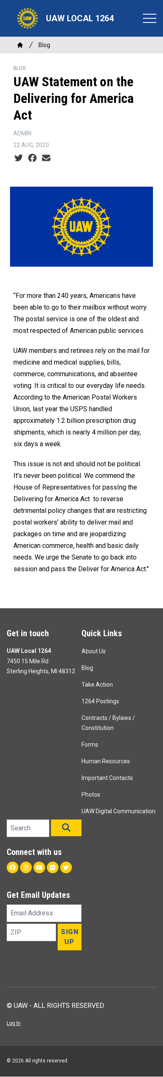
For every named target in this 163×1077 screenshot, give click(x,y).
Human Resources (106, 761)
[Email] (46, 158)
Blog (44, 45)
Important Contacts (107, 778)
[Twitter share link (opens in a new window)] (18, 158)
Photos (91, 794)
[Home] (20, 45)
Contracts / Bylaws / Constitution (108, 723)
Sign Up (70, 937)
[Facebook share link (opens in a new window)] (32, 158)
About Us (94, 651)
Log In (13, 1023)
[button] (66, 828)
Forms (90, 744)
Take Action (97, 684)
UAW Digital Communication (118, 811)
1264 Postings (100, 701)
